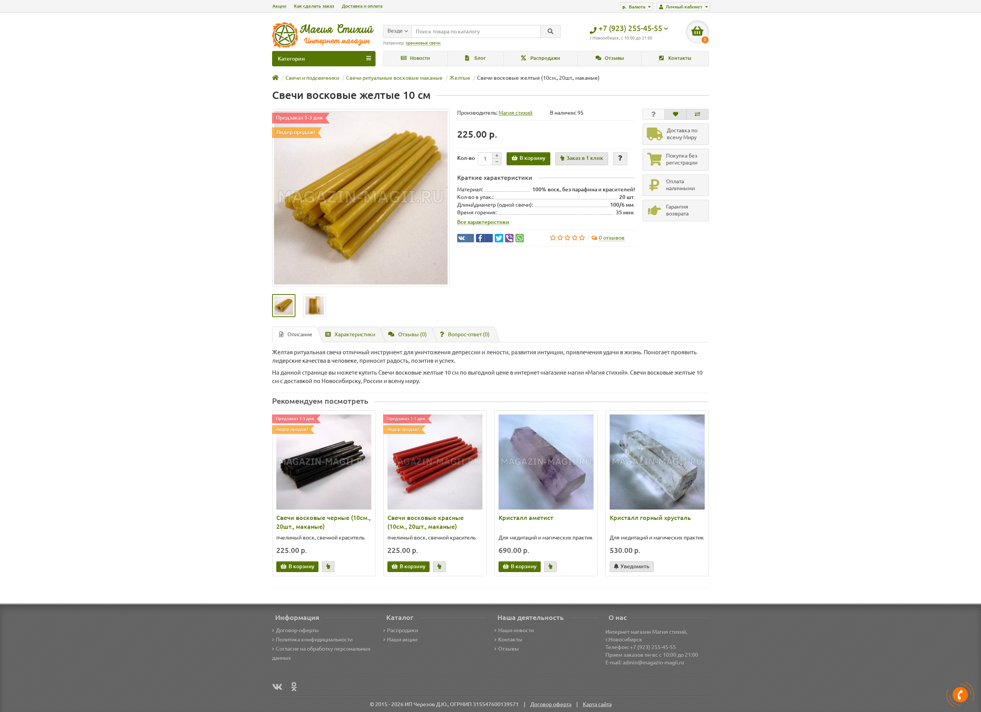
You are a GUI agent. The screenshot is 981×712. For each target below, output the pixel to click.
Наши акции (402, 639)
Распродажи (544, 58)
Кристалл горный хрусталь (650, 517)
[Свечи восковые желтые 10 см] (360, 197)
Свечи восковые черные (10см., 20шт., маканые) (323, 522)
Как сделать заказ (314, 5)
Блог (479, 58)
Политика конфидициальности (314, 639)
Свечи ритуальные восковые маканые (394, 78)
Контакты (679, 58)
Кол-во (466, 158)
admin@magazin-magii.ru (653, 662)
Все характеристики (483, 222)
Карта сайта (597, 704)
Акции (279, 5)
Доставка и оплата (362, 5)
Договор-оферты (297, 630)
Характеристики (355, 334)
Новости (419, 58)
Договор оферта (550, 704)
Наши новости (516, 630)
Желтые (459, 78)
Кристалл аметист (526, 517)
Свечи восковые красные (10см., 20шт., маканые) (425, 522)
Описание (299, 334)
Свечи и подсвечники (312, 78)
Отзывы (614, 58)
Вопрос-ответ (469, 334)
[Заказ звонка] (960, 694)
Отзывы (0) (412, 334)
